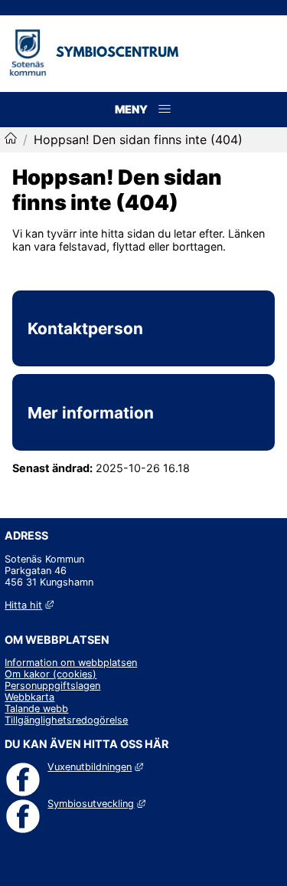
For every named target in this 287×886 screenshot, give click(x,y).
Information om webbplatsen (71, 662)
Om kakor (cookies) (50, 674)
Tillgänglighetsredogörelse (66, 720)
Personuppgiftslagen (52, 685)
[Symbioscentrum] (11, 139)
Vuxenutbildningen (94, 767)
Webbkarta (29, 697)
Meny (165, 125)
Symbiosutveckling (96, 803)
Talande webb (36, 708)
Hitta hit (29, 605)
